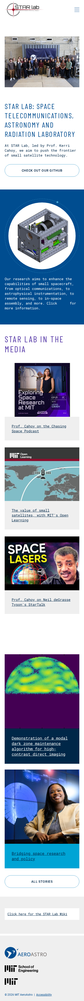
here (63, 303)
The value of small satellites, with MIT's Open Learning (40, 515)
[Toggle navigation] (77, 9)
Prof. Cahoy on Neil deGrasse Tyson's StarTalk (41, 602)
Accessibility (44, 994)
